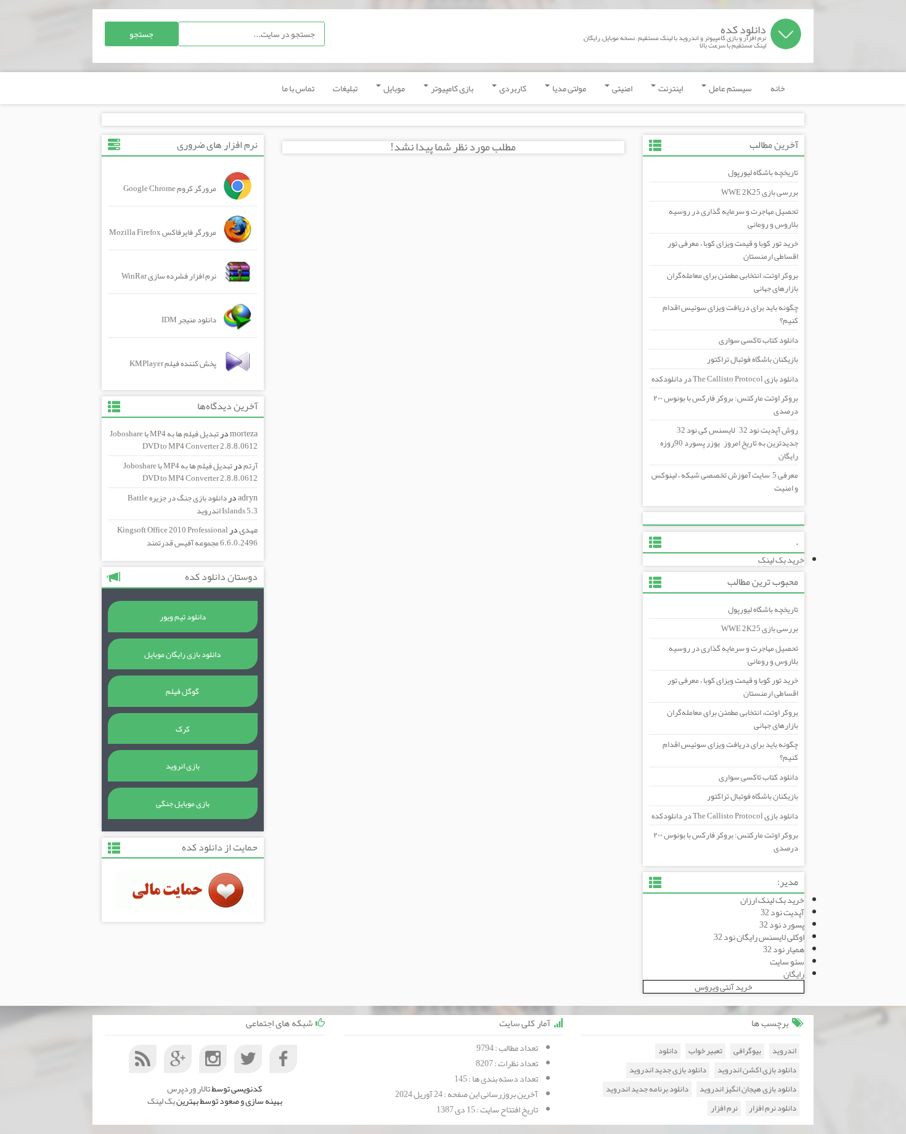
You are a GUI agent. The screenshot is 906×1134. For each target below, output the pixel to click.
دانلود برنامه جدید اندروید (647, 1089)
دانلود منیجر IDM (188, 320)
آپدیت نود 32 (782, 912)
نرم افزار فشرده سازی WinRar (168, 276)
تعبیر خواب (705, 1051)
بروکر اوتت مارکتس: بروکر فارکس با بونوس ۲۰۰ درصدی (725, 404)
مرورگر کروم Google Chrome (169, 189)
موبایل (393, 88)
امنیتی (621, 88)
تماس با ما (298, 88)
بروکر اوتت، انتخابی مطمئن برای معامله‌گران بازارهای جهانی (732, 281)
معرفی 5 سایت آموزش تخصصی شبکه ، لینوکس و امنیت (724, 481)
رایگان (793, 973)
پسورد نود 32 (781, 924)
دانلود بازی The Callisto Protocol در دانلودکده (724, 379)
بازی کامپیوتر (451, 88)
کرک (183, 729)
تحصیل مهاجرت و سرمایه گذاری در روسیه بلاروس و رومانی (733, 217)
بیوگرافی (747, 1051)
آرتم (250, 466)
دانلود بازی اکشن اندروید (756, 1070)
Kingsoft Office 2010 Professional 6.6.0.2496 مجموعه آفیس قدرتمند (187, 536)
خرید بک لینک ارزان (772, 899)
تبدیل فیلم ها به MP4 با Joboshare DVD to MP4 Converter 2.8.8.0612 (184, 440)
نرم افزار (724, 1108)
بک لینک (161, 1100)
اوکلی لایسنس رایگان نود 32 (759, 936)
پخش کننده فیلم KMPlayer (172, 364)
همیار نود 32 (783, 949)
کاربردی (512, 88)
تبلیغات (345, 88)
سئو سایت (787, 961)
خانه (777, 88)
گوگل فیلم (182, 691)
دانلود (667, 1051)
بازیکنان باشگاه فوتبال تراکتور (752, 359)
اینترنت (670, 88)
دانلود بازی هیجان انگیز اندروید (748, 1089)
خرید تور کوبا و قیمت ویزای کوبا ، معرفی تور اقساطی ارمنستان (732, 249)
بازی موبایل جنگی (183, 804)
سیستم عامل (730, 88)
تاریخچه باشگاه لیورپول (763, 173)
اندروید (784, 1051)
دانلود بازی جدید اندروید (667, 1070)
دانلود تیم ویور (183, 617)
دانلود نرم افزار (772, 1108)
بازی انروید (183, 766)
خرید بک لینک (781, 559)
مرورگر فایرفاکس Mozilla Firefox (162, 232)
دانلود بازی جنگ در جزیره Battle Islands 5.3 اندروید (193, 504)
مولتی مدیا (568, 88)
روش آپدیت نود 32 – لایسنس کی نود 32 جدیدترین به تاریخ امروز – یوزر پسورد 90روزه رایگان (729, 442)
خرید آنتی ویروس (724, 986)
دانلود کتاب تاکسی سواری (758, 340)
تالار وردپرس (188, 1088)
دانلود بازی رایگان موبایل (182, 655)
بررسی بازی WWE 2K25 (759, 192)
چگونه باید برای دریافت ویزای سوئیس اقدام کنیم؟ (730, 314)
